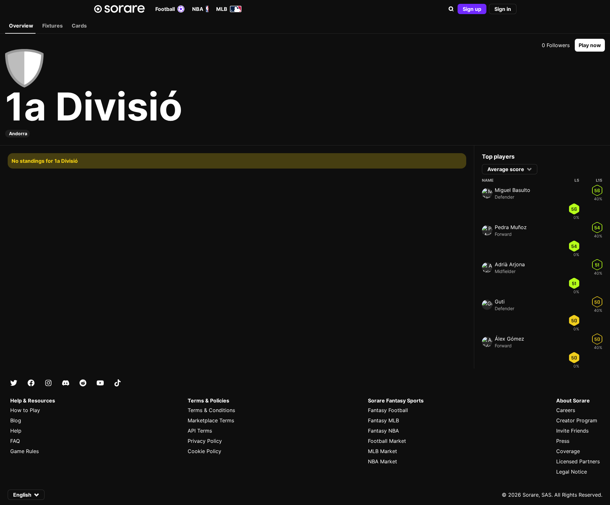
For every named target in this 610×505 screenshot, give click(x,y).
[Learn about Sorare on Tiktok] (117, 383)
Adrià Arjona (510, 264)
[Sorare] (119, 9)
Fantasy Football (388, 410)
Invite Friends (572, 430)
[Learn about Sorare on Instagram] (48, 383)
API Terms (200, 430)
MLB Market (382, 451)
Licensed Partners (578, 461)
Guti (500, 301)
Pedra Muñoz (511, 227)
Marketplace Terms (211, 420)
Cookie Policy (204, 451)
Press (562, 441)
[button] (451, 9)
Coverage (568, 451)
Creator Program (576, 420)
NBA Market (382, 461)
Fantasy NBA (383, 430)
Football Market (387, 441)
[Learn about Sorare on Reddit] (83, 383)
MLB (221, 9)
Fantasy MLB (383, 420)
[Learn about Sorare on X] (14, 383)
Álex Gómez (509, 338)
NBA (197, 9)
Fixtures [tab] (52, 25)
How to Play (25, 410)
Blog (15, 420)
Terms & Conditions (211, 410)
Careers (565, 410)
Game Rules (24, 451)
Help (15, 430)
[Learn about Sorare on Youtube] (100, 383)
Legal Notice (571, 471)
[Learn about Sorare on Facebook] (31, 383)
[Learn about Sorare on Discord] (66, 383)
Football (165, 9)
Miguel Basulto (512, 190)
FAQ (15, 441)
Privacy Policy (205, 441)
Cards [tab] (79, 25)
